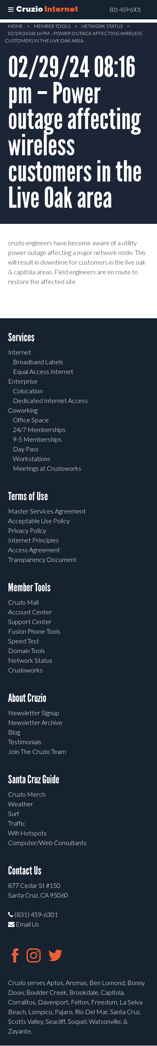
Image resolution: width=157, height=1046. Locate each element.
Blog (14, 732)
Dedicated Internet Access (50, 400)
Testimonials (24, 741)
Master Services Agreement (47, 511)
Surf (13, 813)
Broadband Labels (38, 361)
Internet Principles (33, 540)
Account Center (30, 612)
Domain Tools (26, 650)
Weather (20, 804)
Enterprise (22, 381)
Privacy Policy (27, 530)
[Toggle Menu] (11, 9)
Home (15, 26)
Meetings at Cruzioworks (47, 468)
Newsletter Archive (35, 722)
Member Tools (52, 26)
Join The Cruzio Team (37, 751)
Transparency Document (42, 559)
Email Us (26, 924)
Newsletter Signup (33, 712)
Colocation (28, 391)
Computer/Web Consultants (47, 842)
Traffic (16, 823)
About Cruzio (27, 698)
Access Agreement (34, 549)
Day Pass (26, 449)
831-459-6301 (125, 9)
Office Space (31, 420)
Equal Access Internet (43, 371)
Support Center (30, 621)
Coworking (22, 410)
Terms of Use (28, 496)
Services (21, 337)
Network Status (102, 26)
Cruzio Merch (26, 794)
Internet (19, 352)
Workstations (31, 458)
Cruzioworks (25, 670)
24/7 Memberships (39, 429)
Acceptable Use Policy (39, 520)
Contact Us (24, 871)
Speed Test (23, 641)
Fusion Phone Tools (34, 631)
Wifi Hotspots (27, 833)
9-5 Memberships (37, 439)
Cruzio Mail (23, 602)
